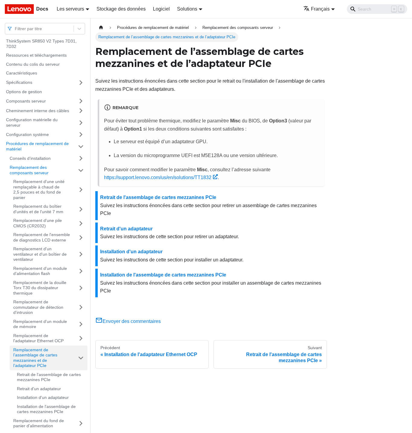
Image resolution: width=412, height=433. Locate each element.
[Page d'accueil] (101, 27)
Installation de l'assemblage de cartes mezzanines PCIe (46, 409)
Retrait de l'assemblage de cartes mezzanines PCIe (49, 377)
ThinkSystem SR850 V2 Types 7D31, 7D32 (41, 44)
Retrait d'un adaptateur (39, 388)
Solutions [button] (187, 8)
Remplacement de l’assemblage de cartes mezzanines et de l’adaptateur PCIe (35, 357)
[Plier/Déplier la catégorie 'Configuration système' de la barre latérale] (80, 134)
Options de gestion (24, 91)
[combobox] (15, 28)
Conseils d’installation (30, 158)
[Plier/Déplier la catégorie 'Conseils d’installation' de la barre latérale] (80, 158)
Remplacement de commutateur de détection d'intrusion (38, 307)
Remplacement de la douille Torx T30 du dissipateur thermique (39, 288)
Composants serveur (26, 100)
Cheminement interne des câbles (37, 110)
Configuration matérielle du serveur (32, 122)
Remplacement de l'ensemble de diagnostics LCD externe (41, 237)
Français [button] (320, 8)
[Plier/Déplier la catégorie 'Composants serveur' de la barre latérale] (80, 101)
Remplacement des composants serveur (29, 170)
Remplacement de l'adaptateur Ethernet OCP (38, 338)
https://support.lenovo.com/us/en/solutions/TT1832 (157, 177)
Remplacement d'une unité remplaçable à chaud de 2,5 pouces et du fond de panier (39, 189)
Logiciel (161, 8)
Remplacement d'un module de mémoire (40, 324)
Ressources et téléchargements (36, 55)
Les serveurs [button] (70, 8)
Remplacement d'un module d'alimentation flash (40, 271)
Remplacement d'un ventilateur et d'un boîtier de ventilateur (40, 254)
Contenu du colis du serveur (33, 64)
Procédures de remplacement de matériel (37, 146)
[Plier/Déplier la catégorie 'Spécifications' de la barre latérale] (80, 82)
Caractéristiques (21, 73)
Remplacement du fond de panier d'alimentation (38, 423)
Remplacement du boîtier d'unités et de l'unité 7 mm (38, 209)
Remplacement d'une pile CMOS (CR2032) (37, 223)
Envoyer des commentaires (132, 321)
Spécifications (19, 82)
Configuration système (27, 134)
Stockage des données (121, 8)
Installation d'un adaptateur (43, 397)
